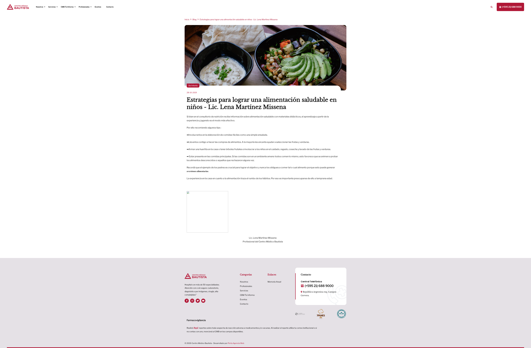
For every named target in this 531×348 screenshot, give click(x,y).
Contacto (110, 7)
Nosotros (39, 7)
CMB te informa (67, 7)
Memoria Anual (274, 282)
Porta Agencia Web (236, 343)
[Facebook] (187, 301)
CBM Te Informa (247, 295)
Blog (194, 19)
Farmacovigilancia (196, 320)
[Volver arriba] (526, 341)
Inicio (187, 19)
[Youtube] (203, 301)
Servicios (52, 7)
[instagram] (192, 301)
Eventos (98, 7)
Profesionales (84, 7)
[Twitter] (198, 301)
